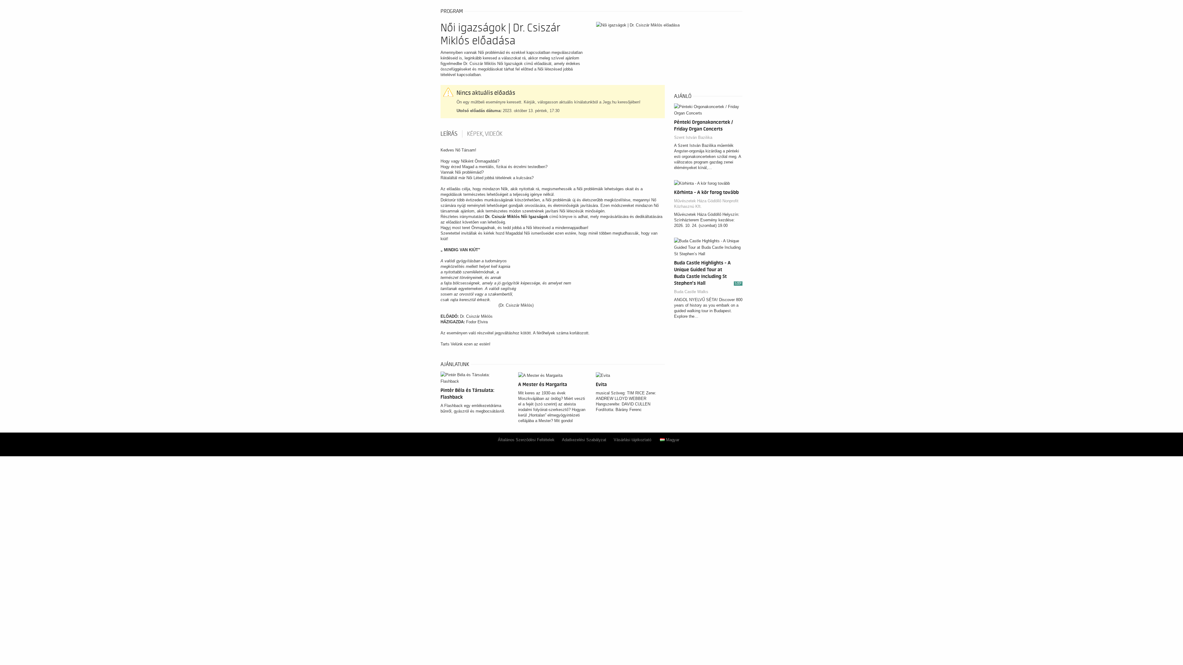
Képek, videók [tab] (484, 134)
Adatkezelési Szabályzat (584, 439)
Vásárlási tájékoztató (632, 439)
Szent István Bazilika (693, 137)
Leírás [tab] (449, 134)
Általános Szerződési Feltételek (526, 439)
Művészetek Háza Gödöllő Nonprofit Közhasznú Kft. (706, 204)
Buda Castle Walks (691, 291)
